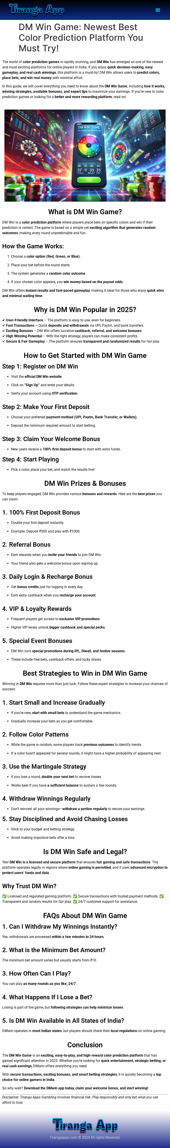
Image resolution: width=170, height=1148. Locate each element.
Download (32, 1088)
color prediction (35, 62)
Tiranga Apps (30, 1097)
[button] (158, 10)
